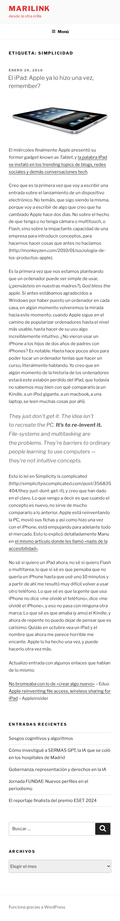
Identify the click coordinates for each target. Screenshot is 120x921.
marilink (29, 8)
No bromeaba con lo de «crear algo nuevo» (52, 683)
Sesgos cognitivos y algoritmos (41, 738)
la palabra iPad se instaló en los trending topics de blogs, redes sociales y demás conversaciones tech (58, 164)
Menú (63, 31)
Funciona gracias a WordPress (37, 906)
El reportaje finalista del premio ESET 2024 (53, 800)
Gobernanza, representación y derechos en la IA (57, 769)
